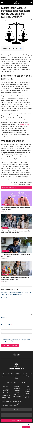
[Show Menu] (2, 2)
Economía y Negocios (6, 389)
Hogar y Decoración (17, 387)
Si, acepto (26, 427)
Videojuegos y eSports (27, 396)
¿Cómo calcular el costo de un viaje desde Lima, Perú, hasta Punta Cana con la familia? (16, 232)
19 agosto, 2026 (5, 211)
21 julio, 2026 (5, 258)
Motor (16, 399)
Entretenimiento (6, 395)
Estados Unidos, (24, 124)
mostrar (20, 48)
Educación (5, 204)
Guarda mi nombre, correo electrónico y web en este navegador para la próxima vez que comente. (16, 340)
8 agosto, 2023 (4, 20)
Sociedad (4, 227)
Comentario (4, 298)
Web (2, 332)
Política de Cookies (15, 427)
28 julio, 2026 (5, 235)
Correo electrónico (6, 325)
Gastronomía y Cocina (6, 398)
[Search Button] (31, 2)
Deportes (5, 386)
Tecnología (27, 391)
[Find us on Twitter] (18, 355)
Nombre (4, 317)
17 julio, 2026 (5, 281)
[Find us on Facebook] (14, 354)
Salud (27, 386)
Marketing (16, 394)
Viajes (27, 393)
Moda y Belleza (16, 396)
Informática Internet (17, 391)
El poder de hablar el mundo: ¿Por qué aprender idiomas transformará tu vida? (15, 278)
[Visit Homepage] (16, 2)
